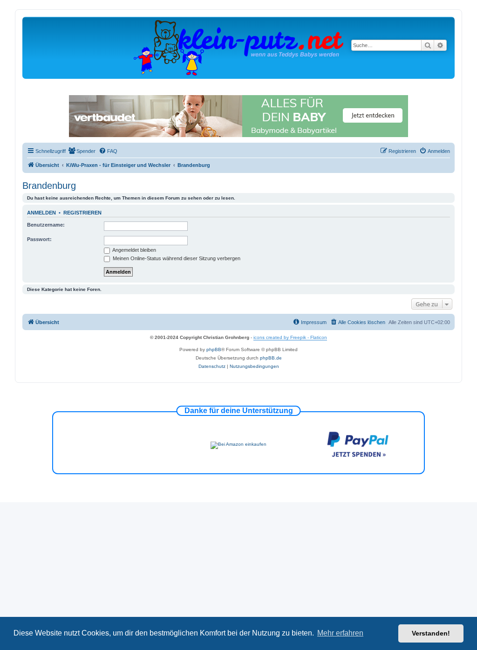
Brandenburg (49, 185)
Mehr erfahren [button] (340, 633)
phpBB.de (271, 357)
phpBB (213, 349)
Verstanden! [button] (431, 633)
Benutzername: (46, 225)
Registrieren (82, 212)
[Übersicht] (238, 47)
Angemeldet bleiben (133, 250)
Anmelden (41, 212)
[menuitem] (81, 151)
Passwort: (39, 239)
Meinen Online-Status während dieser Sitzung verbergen (175, 258)
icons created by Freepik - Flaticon (290, 337)
